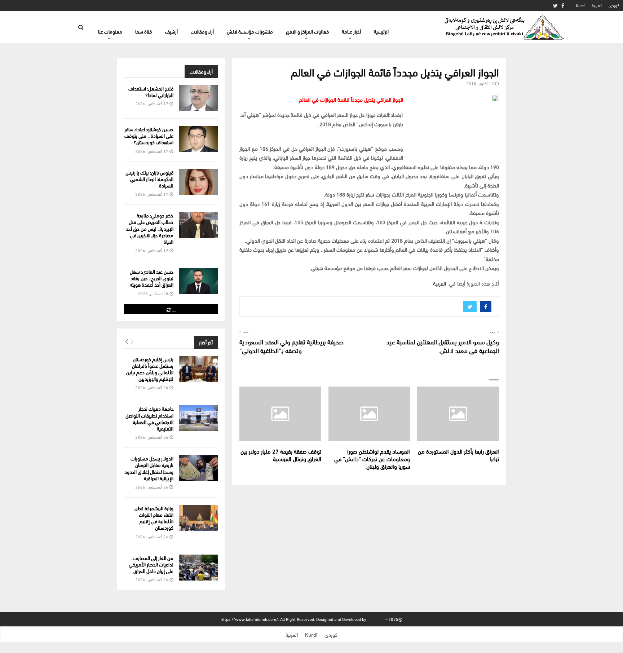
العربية (597, 5)
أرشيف (171, 31)
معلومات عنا (110, 31)
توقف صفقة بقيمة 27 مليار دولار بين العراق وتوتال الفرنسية (280, 455)
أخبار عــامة (351, 31)
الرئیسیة (381, 31)
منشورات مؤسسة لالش (250, 31)
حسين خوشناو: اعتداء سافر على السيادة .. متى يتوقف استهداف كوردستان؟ (148, 135)
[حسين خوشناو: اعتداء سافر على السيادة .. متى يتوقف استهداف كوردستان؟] (198, 139)
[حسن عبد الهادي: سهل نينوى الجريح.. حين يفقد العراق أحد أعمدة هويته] (198, 281)
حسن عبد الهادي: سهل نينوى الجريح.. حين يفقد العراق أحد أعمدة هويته (151, 278)
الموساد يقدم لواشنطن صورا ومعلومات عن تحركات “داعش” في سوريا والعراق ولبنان (372, 458)
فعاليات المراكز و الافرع (307, 31)
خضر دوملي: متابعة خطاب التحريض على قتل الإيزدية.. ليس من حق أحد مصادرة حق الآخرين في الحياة (149, 228)
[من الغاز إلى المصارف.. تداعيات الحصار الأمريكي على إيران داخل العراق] (198, 568)
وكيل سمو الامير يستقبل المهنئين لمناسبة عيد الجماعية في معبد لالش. (442, 345)
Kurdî (581, 5)
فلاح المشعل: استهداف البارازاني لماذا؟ (150, 91)
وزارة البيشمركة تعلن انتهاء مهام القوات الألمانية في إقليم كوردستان (153, 517)
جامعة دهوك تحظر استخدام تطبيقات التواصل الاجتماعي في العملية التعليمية (149, 418)
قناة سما (143, 31)
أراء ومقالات (202, 31)
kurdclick (375, 619)
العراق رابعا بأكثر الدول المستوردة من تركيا (458, 455)
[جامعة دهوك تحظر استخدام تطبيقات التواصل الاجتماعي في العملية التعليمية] (198, 418)
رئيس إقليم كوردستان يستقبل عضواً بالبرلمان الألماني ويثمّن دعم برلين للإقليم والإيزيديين (149, 369)
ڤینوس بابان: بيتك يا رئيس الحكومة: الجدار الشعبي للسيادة (149, 178)
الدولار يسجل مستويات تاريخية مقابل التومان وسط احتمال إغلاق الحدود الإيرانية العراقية (148, 468)
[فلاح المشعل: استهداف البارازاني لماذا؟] (198, 98)
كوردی (614, 5)
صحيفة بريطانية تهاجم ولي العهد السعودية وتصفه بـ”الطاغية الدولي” (291, 345)
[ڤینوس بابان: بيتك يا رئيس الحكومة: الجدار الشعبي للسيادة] (198, 182)
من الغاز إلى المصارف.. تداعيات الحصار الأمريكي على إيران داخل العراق (151, 564)
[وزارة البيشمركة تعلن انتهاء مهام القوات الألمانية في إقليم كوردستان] (198, 518)
